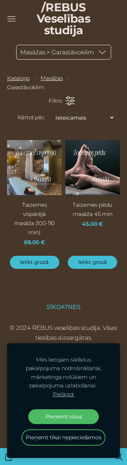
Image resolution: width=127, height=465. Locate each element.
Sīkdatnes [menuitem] (63, 307)
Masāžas (52, 78)
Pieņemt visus (64, 416)
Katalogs (18, 78)
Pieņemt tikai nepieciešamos (63, 437)
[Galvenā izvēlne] (11, 19)
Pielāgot (63, 394)
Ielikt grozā (34, 262)
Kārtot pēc (31, 117)
